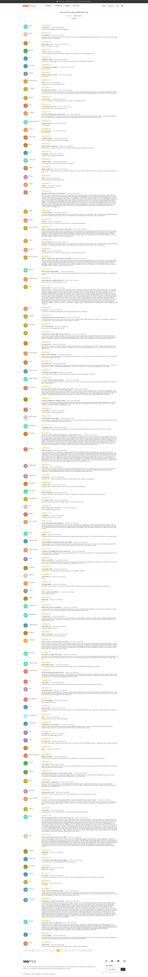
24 (46, 950)
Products (48, 5)
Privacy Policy (114, 972)
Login (103, 6)
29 (66, 950)
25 (50, 950)
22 (37, 950)
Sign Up (111, 6)
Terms (108, 972)
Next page (84, 950)
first (26, 950)
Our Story (76, 5)
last (91, 950)
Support (67, 5)
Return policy (122, 972)
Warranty (104, 972)
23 (41, 950)
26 (54, 950)
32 (78, 950)
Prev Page (31, 950)
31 (74, 950)
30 (70, 950)
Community (58, 5)
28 (62, 950)
